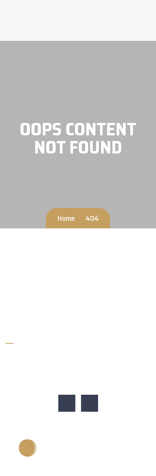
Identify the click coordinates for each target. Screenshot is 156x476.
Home (66, 218)
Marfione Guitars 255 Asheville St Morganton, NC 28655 (80, 370)
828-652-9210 (29, 357)
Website (21, 383)
